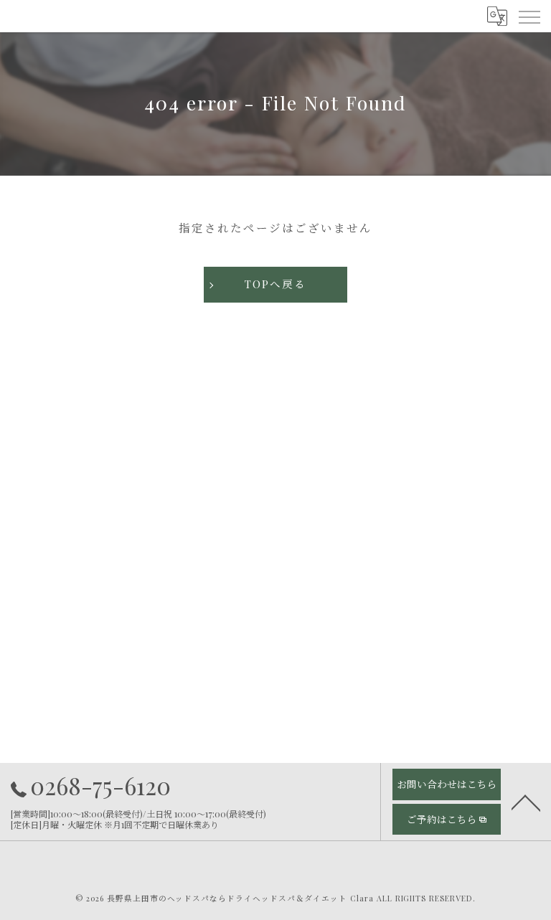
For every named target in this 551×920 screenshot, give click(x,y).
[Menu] (528, 16)
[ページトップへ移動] (526, 801)
